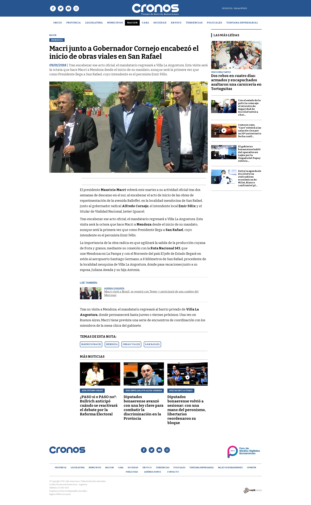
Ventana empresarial (242, 22)
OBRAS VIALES (131, 344)
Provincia (73, 22)
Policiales (214, 22)
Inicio (57, 22)
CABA (145, 22)
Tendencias (194, 22)
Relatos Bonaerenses (230, 467)
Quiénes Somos (152, 472)
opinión (251, 467)
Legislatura (94, 22)
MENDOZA (112, 344)
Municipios (115, 22)
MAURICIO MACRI (91, 344)
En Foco (176, 22)
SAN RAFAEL (152, 344)
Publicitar (132, 472)
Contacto (173, 472)
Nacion (132, 22)
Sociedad (159, 22)
